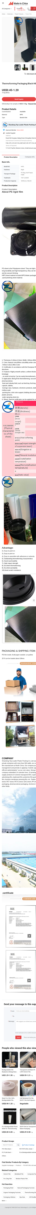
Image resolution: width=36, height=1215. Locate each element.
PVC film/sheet (6, 1149)
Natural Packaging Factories (25, 1188)
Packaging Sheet (8, 1188)
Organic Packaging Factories (12, 1192)
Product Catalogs (29, 1145)
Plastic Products (19, 14)
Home (3, 14)
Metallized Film (19, 1174)
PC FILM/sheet (6, 1152)
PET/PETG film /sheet (25, 1149)
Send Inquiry (19, 99)
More (3, 1201)
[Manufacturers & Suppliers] (18, 3)
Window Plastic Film (22, 1178)
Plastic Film (28, 14)
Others (4, 1156)
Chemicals (10, 14)
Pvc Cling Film (7, 1178)
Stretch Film (7, 1174)
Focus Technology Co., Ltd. (24, 1207)
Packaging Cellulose (9, 1197)
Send (18, 1037)
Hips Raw (22, 1197)
